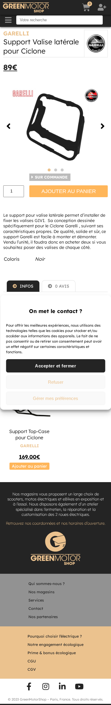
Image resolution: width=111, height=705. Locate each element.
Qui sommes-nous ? (46, 583)
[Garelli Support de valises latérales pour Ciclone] (55, 126)
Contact (35, 608)
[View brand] (96, 43)
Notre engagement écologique (55, 644)
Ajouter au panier (68, 191)
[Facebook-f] (29, 686)
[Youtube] (79, 686)
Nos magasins (41, 591)
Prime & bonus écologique (52, 652)
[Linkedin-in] (62, 686)
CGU (32, 661)
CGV (32, 669)
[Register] (102, 7)
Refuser (55, 382)
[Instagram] (45, 686)
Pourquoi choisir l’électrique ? (55, 636)
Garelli (16, 33)
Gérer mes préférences (55, 398)
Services (36, 600)
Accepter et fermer (55, 365)
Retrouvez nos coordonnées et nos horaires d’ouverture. (55, 523)
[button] (8, 126)
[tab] (23, 286)
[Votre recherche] (59, 20)
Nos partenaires (43, 616)
